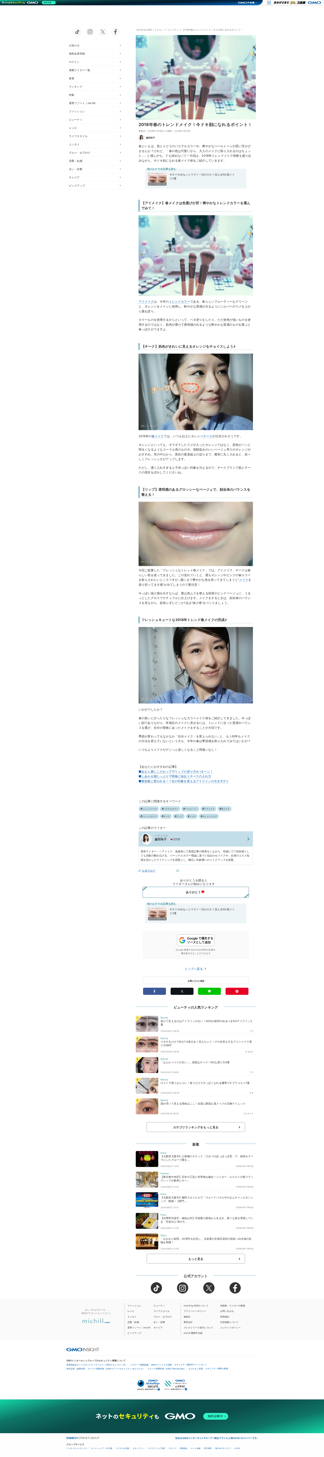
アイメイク (146, 301)
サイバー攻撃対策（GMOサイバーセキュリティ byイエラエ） (116, 1369)
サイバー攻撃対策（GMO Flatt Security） (167, 1369)
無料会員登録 (77, 53)
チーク (207, 436)
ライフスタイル (78, 136)
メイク (243, 580)
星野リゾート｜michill (82, 103)
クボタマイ (248, 1113)
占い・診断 (75, 169)
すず (251, 1093)
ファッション (77, 111)
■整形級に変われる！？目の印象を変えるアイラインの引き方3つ (183, 781)
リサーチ (172, 1448)
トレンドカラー (179, 301)
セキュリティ (138, 1448)
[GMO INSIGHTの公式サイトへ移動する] (82, 1349)
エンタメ (74, 144)
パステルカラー (171, 809)
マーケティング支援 (156, 1448)
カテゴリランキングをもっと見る (195, 1127)
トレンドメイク (149, 809)
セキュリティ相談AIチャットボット (190, 1364)
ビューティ (75, 119)
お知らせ (74, 45)
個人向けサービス (222, 1448)
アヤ (251, 1031)
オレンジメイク (209, 816)
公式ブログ (148, 870)
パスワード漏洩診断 (139, 1365)
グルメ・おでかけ (79, 152)
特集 (71, 94)
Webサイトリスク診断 (161, 1365)
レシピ (73, 127)
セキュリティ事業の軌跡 (217, 1368)
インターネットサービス (76, 1448)
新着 (71, 78)
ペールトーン (191, 809)
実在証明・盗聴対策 (75, 1369)
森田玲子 (150, 137)
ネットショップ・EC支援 (101, 1448)
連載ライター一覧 (79, 70)
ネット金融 (195, 1448)
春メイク (158, 436)
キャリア (74, 177)
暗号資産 (208, 1448)
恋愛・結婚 (75, 160)
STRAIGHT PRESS (245, 1166)
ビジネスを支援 (122, 1448)
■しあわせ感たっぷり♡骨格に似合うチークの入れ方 (175, 776)
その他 (237, 1448)
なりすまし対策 (195, 1369)
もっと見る (195, 1259)
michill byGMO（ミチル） (150, 29)
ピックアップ (77, 185)
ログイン (74, 61)
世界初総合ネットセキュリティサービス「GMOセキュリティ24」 (96, 1365)
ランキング (75, 86)
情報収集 (183, 1448)
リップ (179, 816)
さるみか (249, 1051)
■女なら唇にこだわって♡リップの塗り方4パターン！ (176, 771)
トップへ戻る (194, 969)
